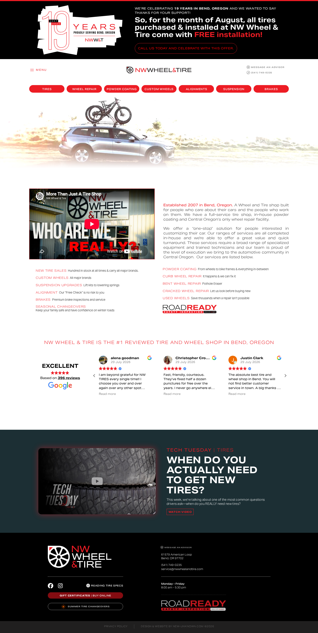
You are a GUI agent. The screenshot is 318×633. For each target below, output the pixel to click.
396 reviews (69, 378)
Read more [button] (107, 394)
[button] (38, 70)
